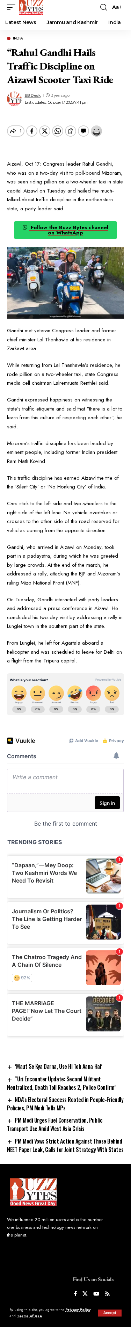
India (18, 38)
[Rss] (107, 1294)
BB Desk (33, 95)
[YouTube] (96, 1294)
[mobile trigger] (13, 7)
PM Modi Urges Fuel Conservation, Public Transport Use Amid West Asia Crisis (54, 1124)
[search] (104, 7)
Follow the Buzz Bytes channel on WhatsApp (68, 230)
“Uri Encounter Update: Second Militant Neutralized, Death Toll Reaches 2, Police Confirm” (61, 1083)
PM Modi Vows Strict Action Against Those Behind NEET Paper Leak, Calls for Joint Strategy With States (65, 1145)
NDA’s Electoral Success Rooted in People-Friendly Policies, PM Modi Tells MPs (65, 1103)
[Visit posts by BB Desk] (14, 99)
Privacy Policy (77, 1309)
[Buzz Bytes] (31, 7)
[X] (85, 1294)
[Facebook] (75, 1294)
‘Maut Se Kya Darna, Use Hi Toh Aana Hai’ (58, 1066)
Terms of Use (29, 1316)
